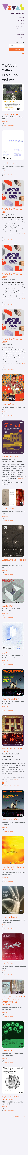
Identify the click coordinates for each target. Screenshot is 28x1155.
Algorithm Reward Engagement (11, 1097)
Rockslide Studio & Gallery (11, 785)
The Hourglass (20, 29)
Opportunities (20, 34)
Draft (4, 653)
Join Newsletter (16, 49)
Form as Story (9, 404)
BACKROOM (8, 606)
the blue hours (9, 163)
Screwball (7, 1050)
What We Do (21, 20)
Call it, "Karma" (9, 508)
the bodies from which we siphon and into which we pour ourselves (13, 1000)
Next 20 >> (21, 1116)
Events (22, 23)
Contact (22, 37)
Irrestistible (8, 963)
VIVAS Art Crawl (10, 456)
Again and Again (10, 917)
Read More (5, 121)
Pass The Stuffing (10, 699)
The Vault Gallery (19, 26)
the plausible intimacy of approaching (13, 868)
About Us (21, 17)
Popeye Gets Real (10, 114)
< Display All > (14, 1116)
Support (22, 31)
